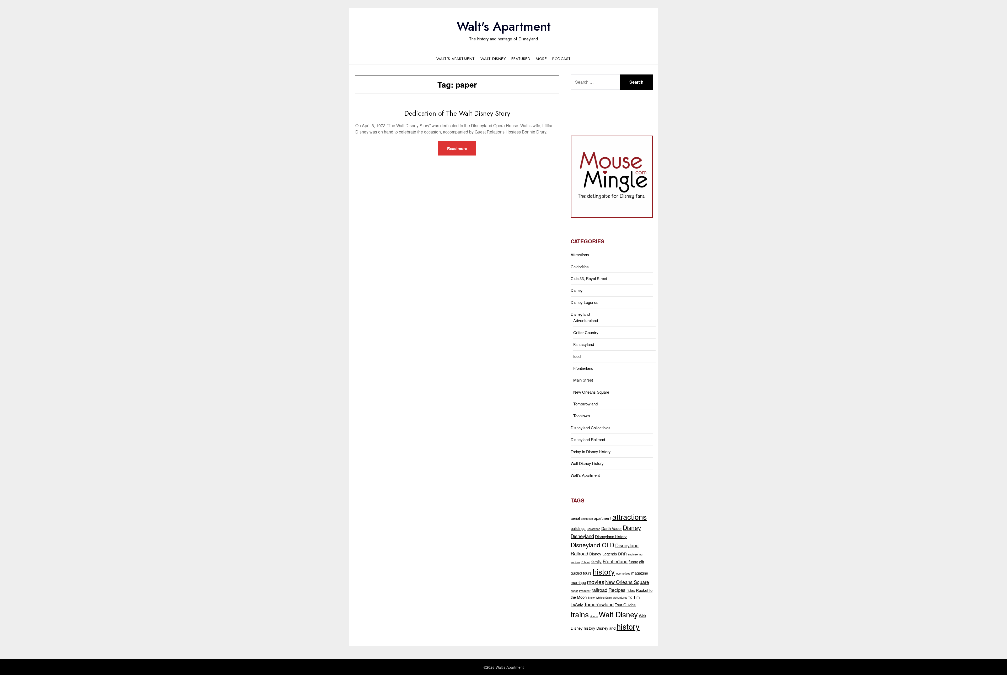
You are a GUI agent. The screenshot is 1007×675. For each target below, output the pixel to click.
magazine (639, 573)
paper (574, 591)
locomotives (623, 573)
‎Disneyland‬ (605, 628)
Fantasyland (583, 344)
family (596, 561)
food (577, 356)
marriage (578, 582)
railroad (599, 589)
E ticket (585, 562)
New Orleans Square (591, 392)
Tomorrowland (585, 403)
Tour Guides (625, 604)
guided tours (581, 573)
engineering (635, 554)
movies (595, 582)
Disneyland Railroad (588, 439)
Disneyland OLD (592, 544)
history (604, 571)
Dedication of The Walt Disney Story (457, 113)
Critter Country (585, 332)
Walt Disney (493, 59)
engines (575, 562)
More (541, 59)
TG (630, 597)
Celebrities (580, 266)
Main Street (583, 380)
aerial (575, 518)
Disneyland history (611, 536)
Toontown (581, 415)
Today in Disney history (591, 451)
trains (580, 614)
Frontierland (583, 368)
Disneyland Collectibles (590, 427)
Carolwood (593, 529)
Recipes (616, 589)
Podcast (561, 59)
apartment (602, 518)
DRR (622, 553)
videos (594, 616)
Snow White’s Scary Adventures (607, 597)
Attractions (580, 254)
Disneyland (580, 314)
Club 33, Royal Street (589, 278)
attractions (629, 516)
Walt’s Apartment (455, 59)
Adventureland (585, 320)
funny (633, 561)
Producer (585, 591)
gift (641, 561)
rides (630, 590)
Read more (457, 148)
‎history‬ (628, 626)
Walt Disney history (587, 463)
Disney (577, 290)
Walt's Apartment (504, 26)
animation (587, 519)
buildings (578, 528)
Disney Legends (584, 302)
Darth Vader (611, 528)
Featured (520, 59)
